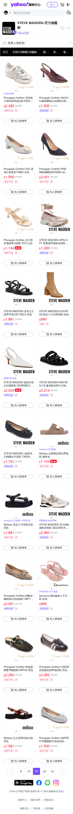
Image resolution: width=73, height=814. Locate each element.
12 (44, 771)
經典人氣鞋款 (16, 43)
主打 (5, 52)
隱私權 (36, 808)
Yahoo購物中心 (26, 4)
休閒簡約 (57, 52)
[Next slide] (33, 73)
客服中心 (22, 799)
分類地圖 (48, 808)
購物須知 (49, 799)
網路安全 (24, 808)
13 (52, 771)
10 (28, 771)
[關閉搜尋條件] (10, 12)
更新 (60, 791)
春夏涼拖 (67, 52)
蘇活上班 (47, 52)
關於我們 (35, 799)
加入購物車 (20, 120)
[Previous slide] (4, 73)
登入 (52, 4)
